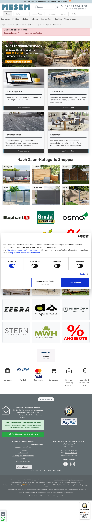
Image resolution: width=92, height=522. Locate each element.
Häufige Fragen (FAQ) (23, 447)
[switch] (35, 266)
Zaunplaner (5, 19)
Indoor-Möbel (37, 14)
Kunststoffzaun (47, 19)
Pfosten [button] (46, 25)
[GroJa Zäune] (46, 217)
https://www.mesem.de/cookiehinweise (23, 250)
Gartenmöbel (21, 14)
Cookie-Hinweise (23, 461)
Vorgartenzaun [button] (70, 19)
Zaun (8, 14)
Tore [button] (37, 25)
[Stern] (16, 332)
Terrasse (51, 14)
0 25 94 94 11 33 (71, 453)
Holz (74, 14)
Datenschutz (23, 453)
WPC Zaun (16, 19)
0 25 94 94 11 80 (71, 450)
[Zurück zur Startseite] (16, 7)
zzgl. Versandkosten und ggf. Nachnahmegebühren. (68, 480)
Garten (63, 14)
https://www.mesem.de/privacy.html (25, 253)
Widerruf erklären (24, 467)
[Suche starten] (57, 7)
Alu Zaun (25, 19)
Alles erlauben (75, 282)
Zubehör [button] (56, 25)
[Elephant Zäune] (16, 217)
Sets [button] (30, 25)
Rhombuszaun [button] (7, 25)
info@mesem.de (71, 455)
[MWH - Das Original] (46, 332)
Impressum (23, 450)
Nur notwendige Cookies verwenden (45, 282)
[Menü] (88, 503)
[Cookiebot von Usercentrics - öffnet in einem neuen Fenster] (79, 236)
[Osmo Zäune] (75, 217)
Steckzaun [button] (20, 25)
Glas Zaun (58, 19)
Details (82, 274)
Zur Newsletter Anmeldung (24, 434)
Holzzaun (34, 19)
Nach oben (46, 399)
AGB (23, 458)
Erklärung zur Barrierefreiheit (23, 456)
